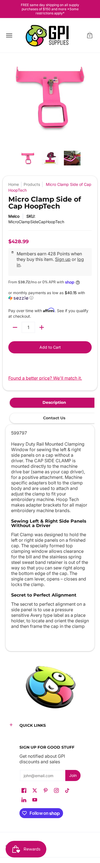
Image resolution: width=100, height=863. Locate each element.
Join (73, 775)
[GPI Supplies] (48, 35)
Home (13, 184)
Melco (13, 216)
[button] (89, 35)
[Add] (41, 327)
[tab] (54, 403)
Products (32, 184)
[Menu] (9, 35)
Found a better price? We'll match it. (45, 378)
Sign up (63, 259)
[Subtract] (15, 327)
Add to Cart (50, 347)
